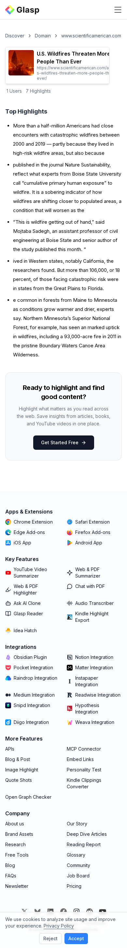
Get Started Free (59, 442)
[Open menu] (117, 9)
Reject (50, 938)
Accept (76, 938)
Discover (14, 35)
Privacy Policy (59, 925)
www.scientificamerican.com (91, 35)
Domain (43, 35)
